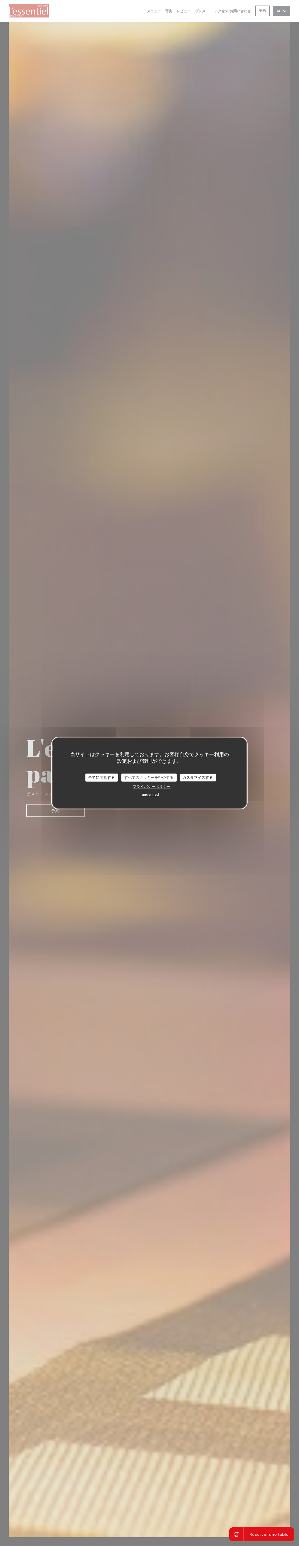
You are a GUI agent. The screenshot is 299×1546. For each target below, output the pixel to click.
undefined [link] (150, 794)
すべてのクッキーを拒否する (148, 777)
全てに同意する (101, 777)
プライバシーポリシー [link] (152, 786)
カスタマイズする (197, 777)
